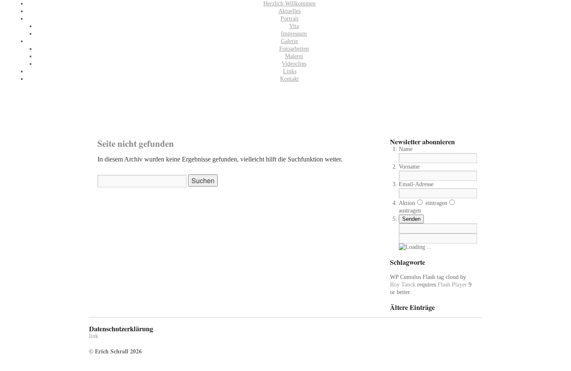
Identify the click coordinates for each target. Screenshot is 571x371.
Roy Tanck (403, 284)
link (93, 336)
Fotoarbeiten (294, 49)
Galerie (289, 41)
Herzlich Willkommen (289, 3)
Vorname (409, 167)
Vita (294, 26)
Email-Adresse (416, 184)
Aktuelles (289, 11)
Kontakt (289, 79)
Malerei (294, 56)
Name (406, 149)
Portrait (289, 18)
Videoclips (294, 64)
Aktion (407, 203)
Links (289, 71)
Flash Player (452, 284)
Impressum (294, 34)
